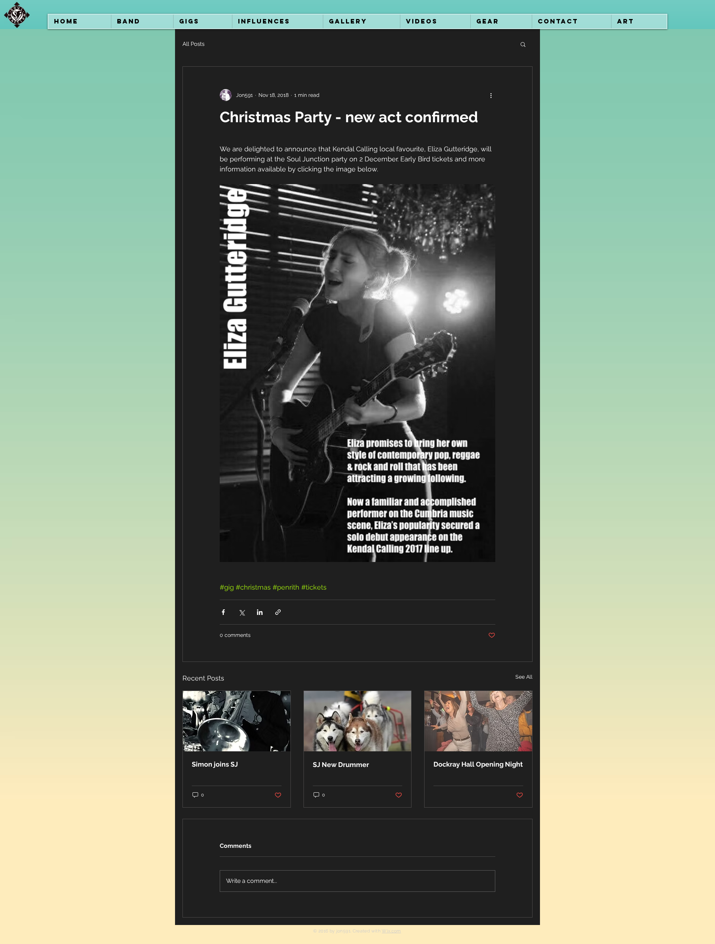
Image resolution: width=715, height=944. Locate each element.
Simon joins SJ (215, 764)
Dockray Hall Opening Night (478, 764)
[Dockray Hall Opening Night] (478, 721)
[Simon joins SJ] (236, 721)
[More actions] (490, 95)
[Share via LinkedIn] (259, 612)
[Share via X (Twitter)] (241, 612)
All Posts (193, 44)
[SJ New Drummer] (357, 721)
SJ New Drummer (341, 764)
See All (524, 677)
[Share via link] (278, 612)
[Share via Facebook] (223, 612)
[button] (523, 44)
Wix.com (391, 931)
